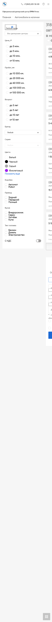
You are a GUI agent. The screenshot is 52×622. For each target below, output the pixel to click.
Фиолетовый (16, 170)
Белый (12, 157)
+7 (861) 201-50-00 (31, 4)
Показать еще (12, 173)
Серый (12, 166)
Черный (13, 161)
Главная (6, 17)
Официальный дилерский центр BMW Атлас (20, 11)
